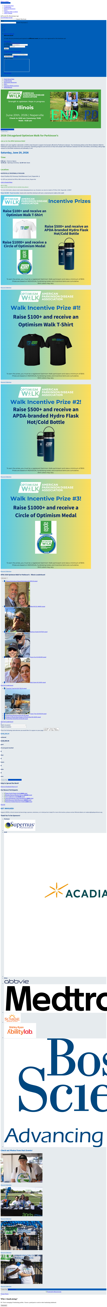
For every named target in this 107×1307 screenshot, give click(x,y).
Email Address (8, 45)
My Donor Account (15, 43)
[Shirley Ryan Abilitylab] (20, 1037)
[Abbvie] (16, 983)
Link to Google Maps (6, 182)
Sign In (16, 56)
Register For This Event (15, 780)
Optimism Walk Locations (11, 11)
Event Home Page (9, 5)
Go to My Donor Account (6, 17)
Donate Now (4, 780)
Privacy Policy (5, 1294)
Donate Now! (4, 131)
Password (6, 46)
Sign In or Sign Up (9, 34)
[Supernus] (19, 830)
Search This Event (21, 19)
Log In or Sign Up (5, 3)
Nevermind (4, 1305)
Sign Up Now (7, 41)
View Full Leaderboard (7, 685)
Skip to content (5, 1)
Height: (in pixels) (6, 727)
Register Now (12, 1289)
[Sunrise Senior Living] (12, 1022)
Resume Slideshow (6, 287)
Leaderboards (7, 7)
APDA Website (8, 13)
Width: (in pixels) (5, 725)
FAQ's (5, 10)
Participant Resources (9, 8)
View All (3, 804)
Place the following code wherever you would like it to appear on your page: (22, 730)
